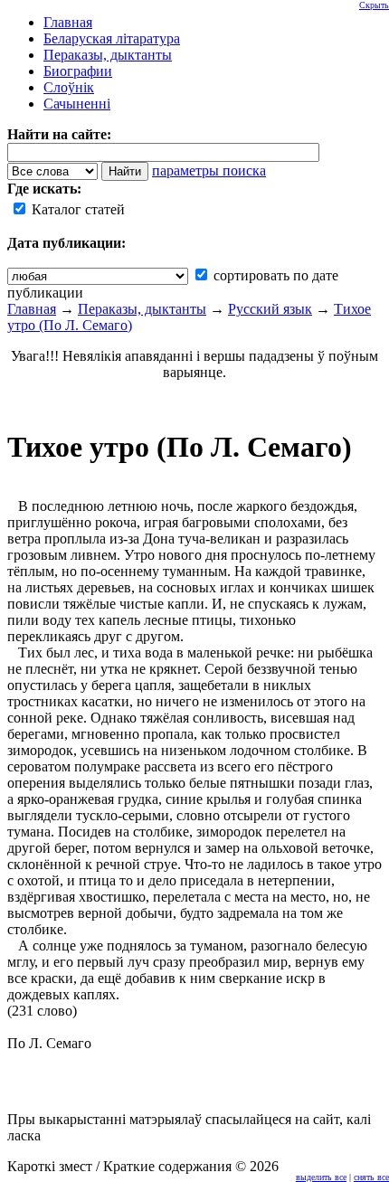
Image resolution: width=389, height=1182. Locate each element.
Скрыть (374, 5)
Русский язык (270, 309)
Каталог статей (76, 209)
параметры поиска (209, 170)
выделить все (321, 1177)
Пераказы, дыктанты (142, 309)
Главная (31, 309)
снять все (371, 1177)
